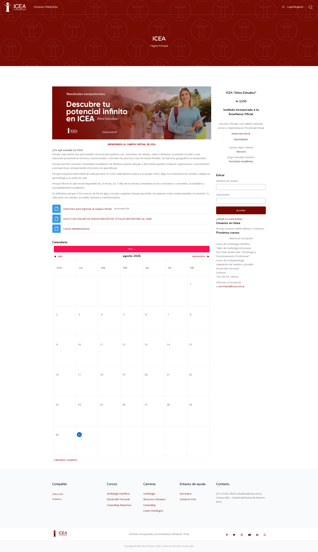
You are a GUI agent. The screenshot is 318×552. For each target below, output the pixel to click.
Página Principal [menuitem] (46, 7)
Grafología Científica (118, 493)
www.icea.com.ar (241, 133)
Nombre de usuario (227, 180)
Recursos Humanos (154, 499)
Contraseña (222, 194)
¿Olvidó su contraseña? (229, 219)
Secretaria (185, 493)
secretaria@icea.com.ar (231, 286)
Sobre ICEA (57, 494)
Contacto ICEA (188, 499)
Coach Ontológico (153, 510)
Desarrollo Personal (118, 499)
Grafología (149, 493)
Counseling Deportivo (119, 505)
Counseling (149, 505)
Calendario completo (65, 459)
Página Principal (159, 45)
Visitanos (56, 499)
